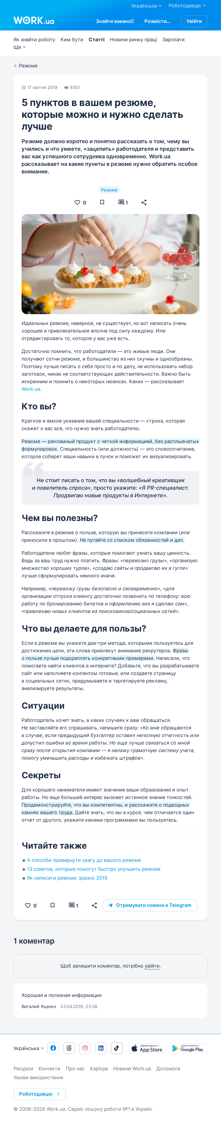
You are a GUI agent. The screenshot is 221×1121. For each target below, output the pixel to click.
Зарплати (173, 39)
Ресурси (23, 1068)
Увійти (194, 21)
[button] (144, 202)
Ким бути (72, 39)
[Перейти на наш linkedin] (101, 1048)
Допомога (168, 1068)
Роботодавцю (185, 5)
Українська (26, 1048)
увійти (152, 966)
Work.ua (31, 389)
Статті (97, 39)
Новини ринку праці (133, 39)
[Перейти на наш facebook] (53, 1048)
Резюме (109, 190)
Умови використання (38, 1077)
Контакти (49, 1068)
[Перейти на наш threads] (69, 1048)
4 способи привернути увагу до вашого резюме (84, 860)
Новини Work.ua (132, 1068)
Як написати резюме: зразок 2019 (67, 878)
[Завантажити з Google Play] (189, 1048)
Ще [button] (17, 47)
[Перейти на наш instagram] (85, 1048)
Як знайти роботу (34, 39)
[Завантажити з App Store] (147, 1048)
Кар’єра (99, 1068)
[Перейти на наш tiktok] (117, 1048)
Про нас (75, 1068)
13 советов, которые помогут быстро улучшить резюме (93, 869)
